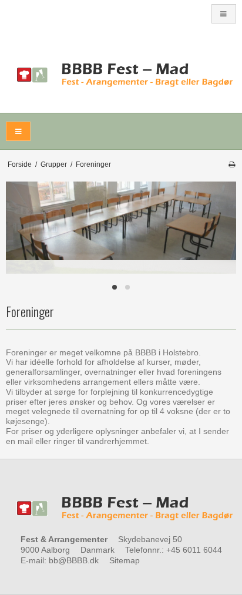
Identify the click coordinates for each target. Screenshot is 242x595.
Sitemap (124, 560)
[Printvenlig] (231, 164)
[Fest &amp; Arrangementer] (121, 75)
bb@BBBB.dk (74, 560)
